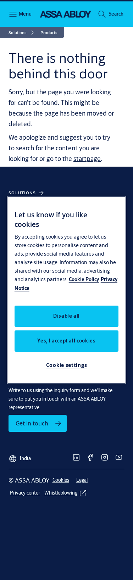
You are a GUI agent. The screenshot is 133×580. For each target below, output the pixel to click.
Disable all (66, 316)
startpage (87, 158)
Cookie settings (66, 365)
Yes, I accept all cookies (66, 341)
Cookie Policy (84, 279)
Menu (24, 14)
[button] (115, 14)
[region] (67, 290)
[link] (22, 32)
